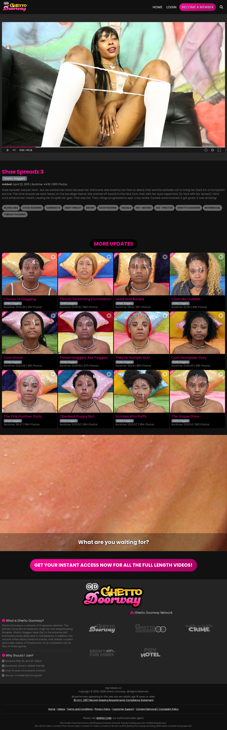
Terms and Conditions (80, 709)
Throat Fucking (15, 214)
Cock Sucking (32, 207)
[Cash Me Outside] (197, 274)
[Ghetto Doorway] (15, 7)
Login (171, 7)
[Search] (221, 7)
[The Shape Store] (197, 391)
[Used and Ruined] (141, 274)
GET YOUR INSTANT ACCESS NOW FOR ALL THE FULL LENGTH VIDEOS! (113, 565)
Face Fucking (108, 207)
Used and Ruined (129, 299)
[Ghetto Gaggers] (150, 628)
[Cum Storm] (29, 332)
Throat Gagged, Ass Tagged (84, 358)
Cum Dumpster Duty (188, 358)
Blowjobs (11, 207)
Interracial (212, 207)
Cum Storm (13, 358)
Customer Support (123, 709)
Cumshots (53, 207)
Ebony (90, 207)
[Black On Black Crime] (199, 628)
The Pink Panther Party (23, 416)
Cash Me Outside (185, 299)
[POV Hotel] (150, 652)
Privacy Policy (102, 709)
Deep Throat (73, 207)
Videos (61, 709)
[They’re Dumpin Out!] (141, 332)
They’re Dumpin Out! (132, 358)
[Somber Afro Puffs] (141, 391)
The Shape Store (185, 416)
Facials (126, 207)
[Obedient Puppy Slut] (85, 391)
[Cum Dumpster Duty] (197, 332)
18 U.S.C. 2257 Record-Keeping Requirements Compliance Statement (114, 700)
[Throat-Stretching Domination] (85, 274)
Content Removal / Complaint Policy (157, 709)
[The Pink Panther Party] (29, 391)
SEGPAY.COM (103, 718)
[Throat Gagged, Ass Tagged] (85, 332)
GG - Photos (164, 207)
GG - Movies (143, 207)
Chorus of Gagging (20, 299)
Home (157, 7)
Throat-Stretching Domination (85, 299)
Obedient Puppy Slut (77, 416)
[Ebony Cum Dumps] (102, 652)
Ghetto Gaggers (188, 207)
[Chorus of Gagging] (29, 274)
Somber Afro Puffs (131, 416)
